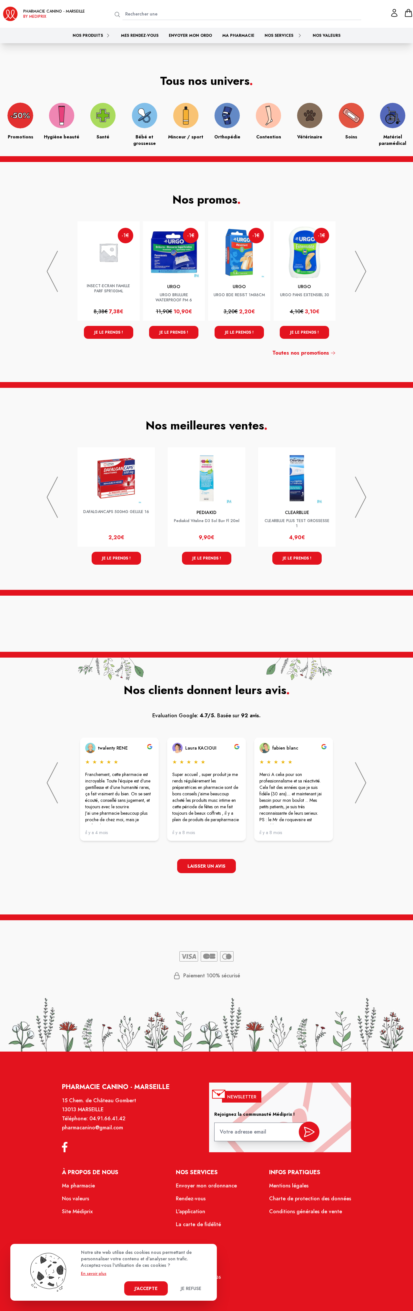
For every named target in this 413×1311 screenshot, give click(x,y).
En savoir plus (93, 1273)
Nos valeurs (326, 35)
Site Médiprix (77, 1211)
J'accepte (146, 1288)
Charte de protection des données (310, 1198)
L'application (190, 1211)
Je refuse (191, 1288)
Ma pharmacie (238, 35)
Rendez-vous (191, 1198)
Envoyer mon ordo (190, 35)
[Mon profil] (394, 12)
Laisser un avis (206, 866)
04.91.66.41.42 (107, 1118)
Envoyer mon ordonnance (206, 1185)
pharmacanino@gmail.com (92, 1127)
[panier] (408, 12)
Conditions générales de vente (305, 1211)
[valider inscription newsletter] (309, 1132)
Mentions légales (288, 1185)
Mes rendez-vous (139, 35)
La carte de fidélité (198, 1224)
